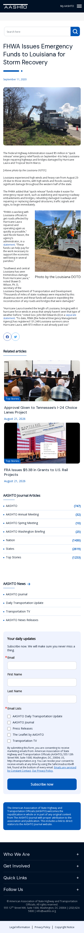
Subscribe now (42, 784)
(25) (78, 532)
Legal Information (20, 927)
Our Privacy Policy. (42, 770)
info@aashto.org (46, 911)
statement (9, 244)
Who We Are (16, 854)
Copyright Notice (64, 927)
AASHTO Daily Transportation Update (37, 716)
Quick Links (15, 878)
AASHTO (11, 506)
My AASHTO (67, 6)
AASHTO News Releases (22, 620)
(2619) (76, 549)
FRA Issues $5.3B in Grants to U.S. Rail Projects (36, 472)
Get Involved (16, 866)
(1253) (76, 557)
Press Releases (23, 728)
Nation (10, 540)
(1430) (76, 540)
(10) (78, 523)
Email (10, 657)
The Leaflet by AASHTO (28, 734)
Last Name (14, 691)
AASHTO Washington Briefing (25, 531)
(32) (78, 514)
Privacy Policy (42, 927)
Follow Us (13, 889)
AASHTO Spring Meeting (22, 523)
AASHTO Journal (16, 594)
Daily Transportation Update (24, 603)
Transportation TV (18, 611)
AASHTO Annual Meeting (22, 514)
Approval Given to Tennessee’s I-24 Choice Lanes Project (40, 410)
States (10, 549)
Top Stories (13, 557)
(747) (77, 506)
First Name (14, 674)
